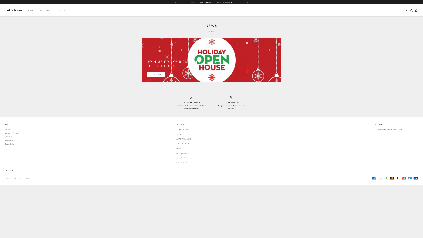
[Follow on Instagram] (12, 170)
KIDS (40, 10)
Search (7, 129)
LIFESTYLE (60, 10)
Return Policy (9, 144)
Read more (156, 74)
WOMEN (30, 10)
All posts (211, 31)
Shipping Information (12, 133)
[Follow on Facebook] (6, 170)
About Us (8, 137)
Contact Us (9, 140)
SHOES (49, 10)
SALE (72, 10)
